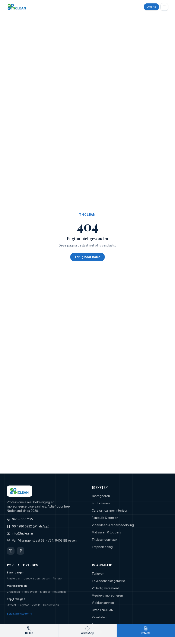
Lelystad (24, 605)
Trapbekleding (102, 547)
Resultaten (99, 617)
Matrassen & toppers (106, 532)
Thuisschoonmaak (104, 539)
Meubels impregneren (107, 595)
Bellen (29, 633)
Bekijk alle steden (18, 613)
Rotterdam (59, 591)
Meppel (45, 591)
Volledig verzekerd (105, 588)
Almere (57, 578)
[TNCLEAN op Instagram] (11, 551)
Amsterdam (14, 578)
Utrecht (11, 605)
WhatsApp (87, 633)
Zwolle (36, 605)
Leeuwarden (32, 578)
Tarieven (98, 573)
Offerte (151, 6)
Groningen (13, 591)
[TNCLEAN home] (17, 7)
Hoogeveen (30, 591)
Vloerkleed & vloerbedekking (113, 525)
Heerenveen (51, 605)
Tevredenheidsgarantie (108, 581)
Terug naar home (87, 257)
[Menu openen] (164, 7)
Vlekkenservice (103, 602)
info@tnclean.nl (23, 533)
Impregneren (101, 496)
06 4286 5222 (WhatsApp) (31, 526)
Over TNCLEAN (102, 610)
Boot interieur (101, 503)
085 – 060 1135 (22, 519)
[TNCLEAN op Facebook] (20, 551)
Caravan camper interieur (109, 510)
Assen (46, 578)
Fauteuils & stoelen (105, 518)
